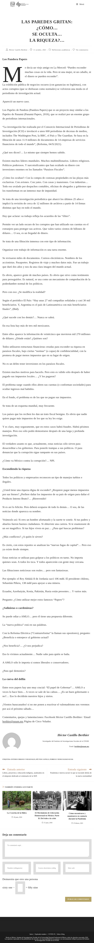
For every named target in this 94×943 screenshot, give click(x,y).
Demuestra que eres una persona (20, 879)
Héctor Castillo (42, 759)
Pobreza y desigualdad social (61, 759)
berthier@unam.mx (81, 746)
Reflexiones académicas (61, 50)
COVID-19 (51, 934)
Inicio (31, 934)
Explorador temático (40, 934)
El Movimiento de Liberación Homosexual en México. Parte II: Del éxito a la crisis (47, 815)
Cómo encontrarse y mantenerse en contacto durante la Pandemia (77, 816)
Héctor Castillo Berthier (18, 50)
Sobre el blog (61, 934)
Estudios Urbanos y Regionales (23, 759)
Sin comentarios (82, 50)
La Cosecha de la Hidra (17, 813)
